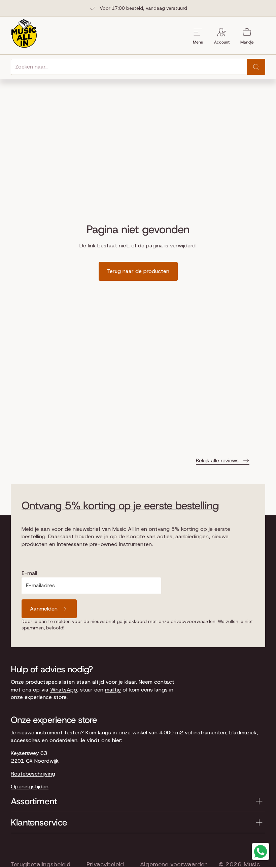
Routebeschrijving (33, 773)
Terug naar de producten (138, 271)
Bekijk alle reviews (217, 460)
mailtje (113, 689)
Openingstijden (29, 786)
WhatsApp (63, 689)
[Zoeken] (256, 67)
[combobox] (129, 67)
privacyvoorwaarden (193, 621)
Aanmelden (44, 608)
